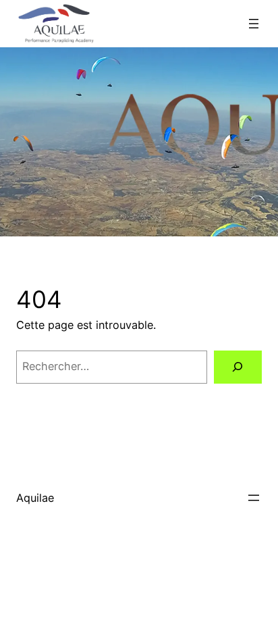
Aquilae (35, 498)
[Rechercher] (238, 367)
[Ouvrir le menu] (254, 24)
